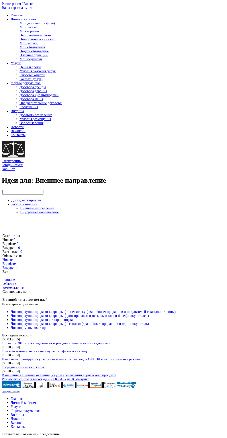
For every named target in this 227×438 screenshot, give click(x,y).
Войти (28, 4)
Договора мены (31, 99)
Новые (7, 259)
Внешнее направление (37, 208)
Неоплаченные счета (35, 35)
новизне (8, 279)
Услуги (16, 63)
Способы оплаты (32, 75)
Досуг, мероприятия (26, 200)
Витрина (17, 111)
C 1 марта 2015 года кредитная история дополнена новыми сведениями (56, 343)
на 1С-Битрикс (78, 379)
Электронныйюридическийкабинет (12, 165)
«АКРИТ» (58, 379)
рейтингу (9, 283)
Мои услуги (29, 43)
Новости (17, 127)
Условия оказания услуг (38, 71)
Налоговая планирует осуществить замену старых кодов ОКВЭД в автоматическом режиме (71, 359)
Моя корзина (29, 31)
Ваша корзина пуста (17, 8)
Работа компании (24, 204)
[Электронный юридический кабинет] (13, 156)
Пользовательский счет (37, 39)
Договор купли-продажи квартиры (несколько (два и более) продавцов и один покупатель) (80, 324)
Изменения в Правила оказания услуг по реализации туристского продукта (59, 375)
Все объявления (31, 123)
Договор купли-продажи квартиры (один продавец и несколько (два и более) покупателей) (80, 316)
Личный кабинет (23, 19)
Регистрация (11, 4)
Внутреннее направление (39, 212)
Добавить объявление (36, 115)
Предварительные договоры (41, 103)
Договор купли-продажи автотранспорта (42, 320)
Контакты (18, 135)
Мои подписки (31, 59)
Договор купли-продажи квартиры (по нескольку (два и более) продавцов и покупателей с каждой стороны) (93, 312)
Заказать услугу (31, 79)
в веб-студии (40, 379)
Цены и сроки (30, 67)
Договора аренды (33, 87)
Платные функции (34, 55)
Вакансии (18, 131)
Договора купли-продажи (39, 95)
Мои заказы (28, 27)
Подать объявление (34, 51)
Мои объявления (32, 47)
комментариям (13, 287)
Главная (17, 15)
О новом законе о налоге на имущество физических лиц (44, 351)
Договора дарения (33, 91)
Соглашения (29, 107)
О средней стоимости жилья (23, 367)
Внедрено (9, 267)
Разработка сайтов (15, 379)
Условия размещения (35, 119)
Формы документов (26, 83)
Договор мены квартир (28, 328)
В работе (9, 263)
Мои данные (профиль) (37, 23)
